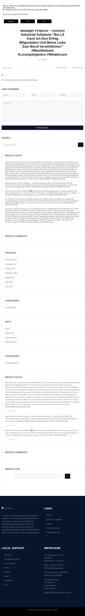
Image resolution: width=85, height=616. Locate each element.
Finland (6, 568)
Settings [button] (11, 21)
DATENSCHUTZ (50, 593)
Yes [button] (44, 21)
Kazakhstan (8, 580)
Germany (7, 555)
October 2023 (10, 268)
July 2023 (8, 282)
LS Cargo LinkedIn (53, 528)
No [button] (28, 21)
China (6, 576)
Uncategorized (61, 68)
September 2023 (11, 273)
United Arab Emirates (11, 559)
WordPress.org (10, 342)
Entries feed (9, 333)
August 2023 (9, 277)
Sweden (7, 572)
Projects (49, 524)
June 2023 (9, 286)
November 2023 (11, 264)
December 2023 (11, 260)
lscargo (44, 59)
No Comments (77, 68)
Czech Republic (9, 563)
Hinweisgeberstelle (53, 532)
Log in (7, 328)
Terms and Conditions (54, 519)
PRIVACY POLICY (64, 593)
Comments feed (11, 337)
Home (48, 515)
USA (5, 585)
